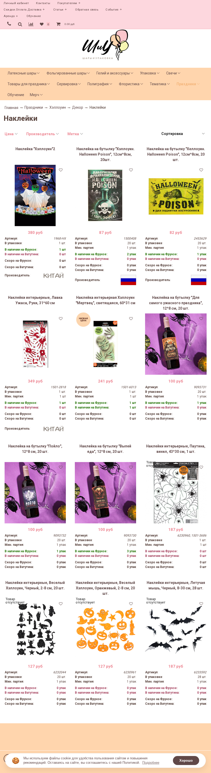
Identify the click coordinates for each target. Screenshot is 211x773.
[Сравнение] (31, 24)
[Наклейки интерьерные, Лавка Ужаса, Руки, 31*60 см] (35, 344)
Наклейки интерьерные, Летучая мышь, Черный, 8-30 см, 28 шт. (176, 585)
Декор (77, 107)
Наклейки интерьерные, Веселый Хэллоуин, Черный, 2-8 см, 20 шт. (35, 585)
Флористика (129, 84)
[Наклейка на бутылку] (105, 195)
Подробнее (150, 762)
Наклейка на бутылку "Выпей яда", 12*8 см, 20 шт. (105, 449)
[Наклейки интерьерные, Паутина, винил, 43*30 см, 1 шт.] (175, 492)
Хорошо (186, 760)
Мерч (34, 95)
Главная (11, 108)
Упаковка (148, 73)
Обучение (34, 16)
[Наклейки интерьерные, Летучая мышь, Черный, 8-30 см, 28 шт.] (175, 629)
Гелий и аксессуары (113, 73)
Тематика (158, 84)
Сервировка (67, 84)
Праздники (186, 84)
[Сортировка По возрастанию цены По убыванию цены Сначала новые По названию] (183, 133)
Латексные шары (21, 73)
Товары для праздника (27, 84)
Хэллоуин (57, 107)
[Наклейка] (35, 195)
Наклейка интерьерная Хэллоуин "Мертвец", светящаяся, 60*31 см (105, 300)
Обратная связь (86, 9)
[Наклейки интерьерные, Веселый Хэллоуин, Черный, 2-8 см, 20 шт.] (35, 629)
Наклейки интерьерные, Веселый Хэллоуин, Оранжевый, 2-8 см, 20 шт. (105, 588)
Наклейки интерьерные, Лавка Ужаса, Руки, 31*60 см (35, 300)
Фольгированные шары (66, 73)
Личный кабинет (16, 3)
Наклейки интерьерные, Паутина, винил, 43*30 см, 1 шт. (175, 449)
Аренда (9, 16)
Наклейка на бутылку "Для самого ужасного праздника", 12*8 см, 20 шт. (176, 302)
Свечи (171, 73)
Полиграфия (98, 84)
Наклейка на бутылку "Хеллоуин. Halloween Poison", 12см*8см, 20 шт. (176, 154)
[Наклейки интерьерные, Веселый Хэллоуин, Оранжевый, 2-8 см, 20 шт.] (105, 629)
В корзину (35, 222)
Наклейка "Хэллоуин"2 (35, 149)
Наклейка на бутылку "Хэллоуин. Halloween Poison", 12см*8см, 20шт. (105, 154)
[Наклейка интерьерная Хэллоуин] (105, 344)
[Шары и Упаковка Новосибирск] (105, 44)
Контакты (43, 3)
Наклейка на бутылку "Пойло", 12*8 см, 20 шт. (35, 449)
